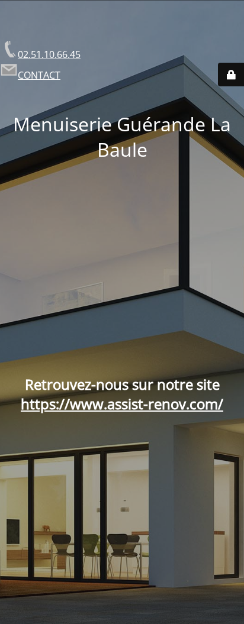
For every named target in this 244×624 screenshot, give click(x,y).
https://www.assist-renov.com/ (122, 403)
